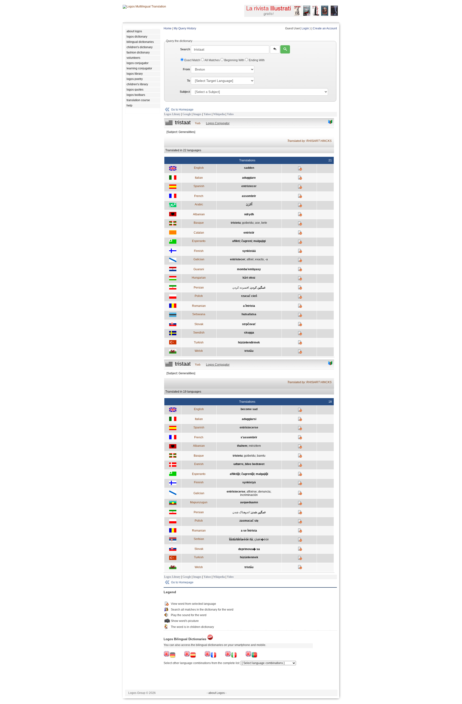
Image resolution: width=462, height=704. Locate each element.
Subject (185, 91)
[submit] (285, 49)
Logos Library (172, 114)
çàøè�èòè (261, 539)
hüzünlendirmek (249, 342)
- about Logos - (216, 693)
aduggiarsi (249, 419)
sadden (249, 168)
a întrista (249, 306)
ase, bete (261, 222)
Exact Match (192, 60)
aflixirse (252, 491)
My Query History (185, 28)
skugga (249, 332)
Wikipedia (219, 114)
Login (305, 28)
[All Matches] (330, 121)
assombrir (249, 196)
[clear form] (275, 49)
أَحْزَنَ (249, 204)
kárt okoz (249, 277)
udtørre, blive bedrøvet (248, 464)
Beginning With (234, 60)
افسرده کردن (240, 287)
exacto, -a (261, 259)
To (188, 80)
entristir (249, 232)
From (186, 69)
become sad (249, 409)
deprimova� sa (249, 549)
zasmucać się (248, 520)
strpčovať (249, 324)
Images (197, 114)
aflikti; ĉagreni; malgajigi (249, 241)
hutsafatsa (249, 314)
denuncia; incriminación (255, 493)
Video (230, 114)
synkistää (249, 251)
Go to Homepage (182, 109)
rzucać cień (249, 296)
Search (185, 49)
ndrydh (249, 214)
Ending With (256, 60)
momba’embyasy (249, 269)
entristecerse (249, 427)
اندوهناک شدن (241, 512)
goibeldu (248, 222)
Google (187, 114)
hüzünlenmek (249, 557)
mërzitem (255, 445)
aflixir (250, 259)
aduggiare (249, 177)
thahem (242, 445)
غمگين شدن (258, 512)
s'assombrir (249, 437)
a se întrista (249, 530)
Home (168, 28)
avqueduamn (249, 502)
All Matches (212, 60)
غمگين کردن (257, 287)
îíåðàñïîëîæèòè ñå (241, 539)
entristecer (249, 186)
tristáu (248, 351)
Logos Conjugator (218, 123)
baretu (261, 455)
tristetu (236, 222)
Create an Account (325, 28)
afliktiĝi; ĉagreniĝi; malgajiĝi (249, 474)
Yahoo (207, 114)
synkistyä (249, 482)
